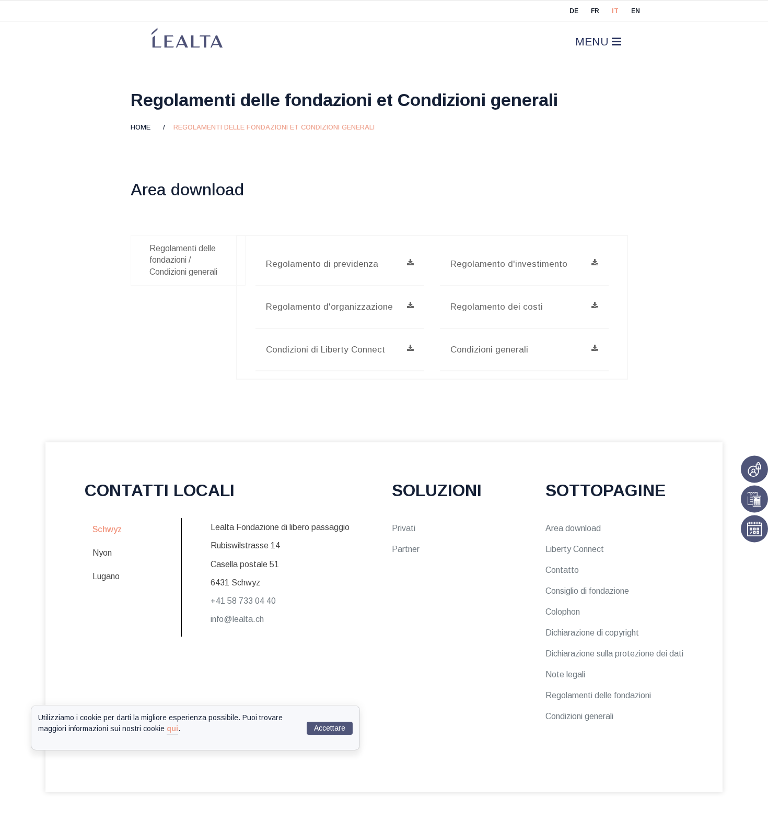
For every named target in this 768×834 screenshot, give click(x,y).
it (615, 11)
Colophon (562, 611)
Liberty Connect (574, 549)
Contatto (562, 570)
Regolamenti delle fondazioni (598, 695)
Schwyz (107, 529)
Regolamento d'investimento (508, 264)
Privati (403, 528)
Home (144, 127)
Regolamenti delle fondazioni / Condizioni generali (183, 260)
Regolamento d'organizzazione (329, 307)
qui (172, 728)
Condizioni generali (489, 350)
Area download (573, 528)
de (573, 11)
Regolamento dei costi (496, 307)
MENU (593, 42)
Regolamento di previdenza (322, 264)
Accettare (329, 728)
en (635, 11)
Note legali (565, 674)
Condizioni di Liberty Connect (325, 350)
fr (595, 11)
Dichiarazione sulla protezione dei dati (614, 653)
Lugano (106, 576)
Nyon (102, 552)
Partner (406, 549)
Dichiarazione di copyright (592, 632)
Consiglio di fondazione (587, 590)
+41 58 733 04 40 (243, 600)
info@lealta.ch (237, 619)
